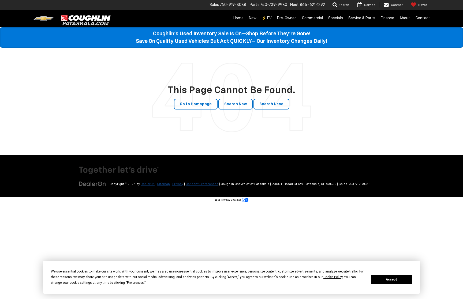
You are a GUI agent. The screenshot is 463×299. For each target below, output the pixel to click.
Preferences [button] (135, 283)
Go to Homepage (196, 104)
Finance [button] (387, 18)
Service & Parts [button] (361, 18)
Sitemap (163, 184)
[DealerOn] (92, 184)
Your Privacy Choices (228, 200)
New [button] (252, 18)
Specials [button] (335, 18)
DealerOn (148, 184)
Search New (235, 104)
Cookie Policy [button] (332, 277)
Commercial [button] (312, 18)
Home (238, 18)
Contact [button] (423, 18)
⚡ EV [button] (267, 18)
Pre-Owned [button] (287, 18)
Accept (391, 279)
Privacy (177, 184)
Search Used (271, 104)
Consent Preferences (202, 184)
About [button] (404, 18)
